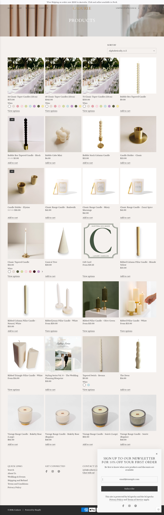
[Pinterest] (59, 471)
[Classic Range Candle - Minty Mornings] (101, 186)
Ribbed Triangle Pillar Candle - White (25, 375)
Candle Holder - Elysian (19, 207)
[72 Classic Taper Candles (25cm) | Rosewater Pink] (97, 106)
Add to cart (125, 111)
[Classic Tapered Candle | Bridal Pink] (30, 271)
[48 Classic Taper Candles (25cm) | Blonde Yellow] (80, 106)
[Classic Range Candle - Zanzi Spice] (138, 186)
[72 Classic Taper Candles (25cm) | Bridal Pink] (92, 106)
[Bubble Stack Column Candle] (101, 134)
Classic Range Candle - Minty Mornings (96, 208)
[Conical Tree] (63, 241)
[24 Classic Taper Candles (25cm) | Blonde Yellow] (42, 106)
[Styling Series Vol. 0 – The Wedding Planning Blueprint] (63, 354)
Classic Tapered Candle (18, 262)
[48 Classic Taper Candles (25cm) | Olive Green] (76, 106)
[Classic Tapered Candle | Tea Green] (22, 271)
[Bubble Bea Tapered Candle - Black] (26, 134)
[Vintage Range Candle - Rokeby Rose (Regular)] (63, 413)
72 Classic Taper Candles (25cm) (97, 97)
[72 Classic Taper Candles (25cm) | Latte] (88, 106)
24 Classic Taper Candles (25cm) (22, 97)
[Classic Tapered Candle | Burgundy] (34, 271)
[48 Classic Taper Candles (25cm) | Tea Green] (63, 106)
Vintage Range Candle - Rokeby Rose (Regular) (62, 435)
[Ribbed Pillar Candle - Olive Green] (101, 299)
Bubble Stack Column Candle (96, 155)
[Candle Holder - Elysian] (26, 186)
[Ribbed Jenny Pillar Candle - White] (63, 299)
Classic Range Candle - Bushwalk (60, 207)
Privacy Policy (116, 499)
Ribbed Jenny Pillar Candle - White (61, 321)
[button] (42, 271)
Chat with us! (89, 473)
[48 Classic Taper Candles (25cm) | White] (47, 106)
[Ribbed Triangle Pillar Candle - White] (26, 354)
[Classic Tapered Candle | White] (9, 271)
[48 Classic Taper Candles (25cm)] (63, 75)
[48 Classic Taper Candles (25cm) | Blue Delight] (67, 106)
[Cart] (149, 8)
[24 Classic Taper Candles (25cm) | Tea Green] (26, 106)
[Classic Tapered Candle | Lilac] (38, 271)
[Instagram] (52, 471)
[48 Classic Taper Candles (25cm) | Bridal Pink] (55, 106)
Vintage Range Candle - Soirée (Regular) (134, 435)
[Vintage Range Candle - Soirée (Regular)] (138, 413)
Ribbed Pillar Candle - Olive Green (99, 321)
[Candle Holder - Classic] (138, 134)
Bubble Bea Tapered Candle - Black (24, 155)
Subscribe (129, 489)
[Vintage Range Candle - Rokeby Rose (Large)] (26, 413)
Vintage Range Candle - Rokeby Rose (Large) (25, 435)
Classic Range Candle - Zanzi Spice (136, 207)
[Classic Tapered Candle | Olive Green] (17, 271)
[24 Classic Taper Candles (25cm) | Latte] (13, 106)
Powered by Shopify (33, 510)
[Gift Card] (101, 241)
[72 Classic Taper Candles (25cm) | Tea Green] (101, 106)
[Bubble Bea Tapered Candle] (138, 75)
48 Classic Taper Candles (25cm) (60, 97)
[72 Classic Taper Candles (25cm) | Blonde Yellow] (117, 106)
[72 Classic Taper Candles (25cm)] (101, 75)
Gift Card (87, 262)
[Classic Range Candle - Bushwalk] (63, 186)
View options (14, 111)
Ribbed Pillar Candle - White (133, 321)
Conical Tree (51, 262)
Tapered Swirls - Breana (94, 375)
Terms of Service (135, 499)
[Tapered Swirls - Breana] (101, 354)
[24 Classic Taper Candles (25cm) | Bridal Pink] (17, 106)
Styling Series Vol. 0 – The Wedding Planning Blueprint (61, 376)
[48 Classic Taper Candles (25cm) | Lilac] (72, 106)
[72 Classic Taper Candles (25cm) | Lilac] (109, 106)
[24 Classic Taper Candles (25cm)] (26, 75)
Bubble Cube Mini (53, 155)
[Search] (144, 8)
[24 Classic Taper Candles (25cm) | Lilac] (34, 106)
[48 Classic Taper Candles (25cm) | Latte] (51, 106)
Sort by (111, 45)
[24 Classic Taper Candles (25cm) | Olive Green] (38, 106)
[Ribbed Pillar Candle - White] (138, 299)
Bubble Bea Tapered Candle (133, 97)
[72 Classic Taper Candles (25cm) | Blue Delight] (105, 106)
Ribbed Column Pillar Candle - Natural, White (22, 322)
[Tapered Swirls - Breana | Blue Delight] (88, 385)
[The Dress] (138, 354)
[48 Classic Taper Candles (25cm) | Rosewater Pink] (59, 106)
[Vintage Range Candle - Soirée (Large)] (101, 413)
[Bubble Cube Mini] (63, 134)
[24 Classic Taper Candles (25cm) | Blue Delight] (30, 106)
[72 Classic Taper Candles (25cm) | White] (84, 106)
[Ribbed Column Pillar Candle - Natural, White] (26, 299)
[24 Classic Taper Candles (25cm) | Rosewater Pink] (22, 106)
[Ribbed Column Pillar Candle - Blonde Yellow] (138, 241)
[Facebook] (46, 471)
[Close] (157, 454)
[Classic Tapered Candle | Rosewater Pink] (26, 271)
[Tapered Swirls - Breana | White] (84, 385)
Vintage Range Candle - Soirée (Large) (100, 434)
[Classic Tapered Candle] (26, 241)
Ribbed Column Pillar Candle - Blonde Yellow (138, 263)
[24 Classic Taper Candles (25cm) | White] (9, 106)
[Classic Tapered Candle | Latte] (13, 271)
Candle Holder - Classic (131, 155)
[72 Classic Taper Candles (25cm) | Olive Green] (113, 106)
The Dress (124, 375)
